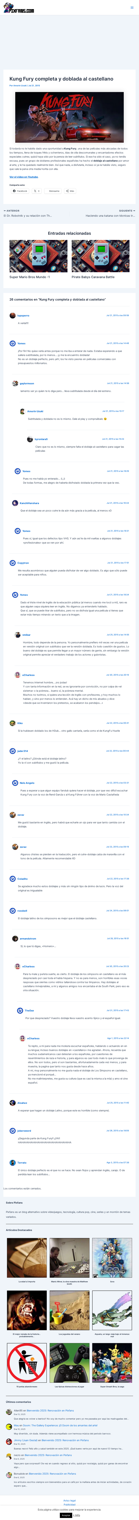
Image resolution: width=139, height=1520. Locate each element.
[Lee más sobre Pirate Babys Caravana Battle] (101, 255)
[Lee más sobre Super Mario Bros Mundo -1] (38, 255)
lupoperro (23, 315)
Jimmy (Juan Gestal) (25, 1440)
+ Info (76, 1515)
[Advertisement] (69, 40)
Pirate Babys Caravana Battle (93, 277)
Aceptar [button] (66, 1515)
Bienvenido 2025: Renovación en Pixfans (50, 1410)
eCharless (28, 675)
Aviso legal (69, 1500)
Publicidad (69, 1504)
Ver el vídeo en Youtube (23, 176)
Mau (16, 1425)
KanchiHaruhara (29, 503)
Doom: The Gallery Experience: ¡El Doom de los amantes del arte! (60, 1425)
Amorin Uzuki (35, 411)
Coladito (22, 878)
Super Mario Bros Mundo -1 (29, 277)
